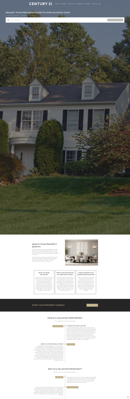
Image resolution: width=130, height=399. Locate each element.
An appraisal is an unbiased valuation (46, 345)
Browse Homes (92, 305)
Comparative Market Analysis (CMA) (75, 327)
